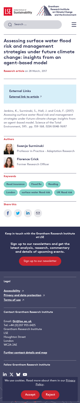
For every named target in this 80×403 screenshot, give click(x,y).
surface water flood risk (36, 192)
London (10, 192)
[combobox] (33, 24)
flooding (53, 184)
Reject (52, 396)
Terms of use (12, 300)
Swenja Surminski (30, 146)
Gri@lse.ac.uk (22, 321)
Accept (32, 396)
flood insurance (15, 184)
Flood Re (36, 184)
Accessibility (12, 291)
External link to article (24, 97)
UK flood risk (64, 192)
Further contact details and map (25, 352)
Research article (14, 71)
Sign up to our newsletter (40, 261)
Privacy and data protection (22, 295)
